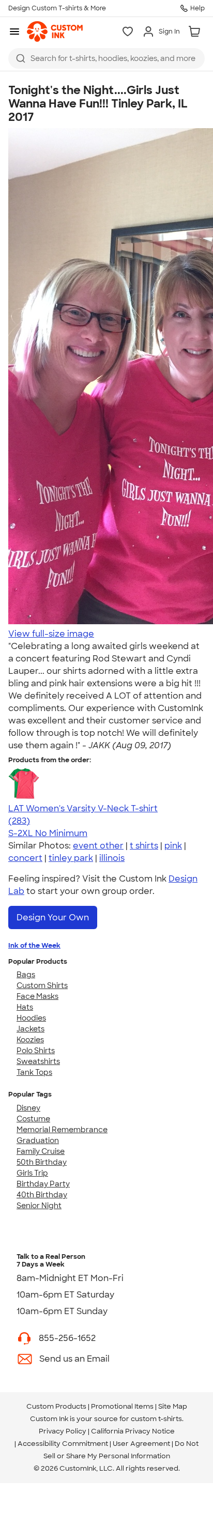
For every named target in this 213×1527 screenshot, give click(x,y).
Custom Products (56, 1406)
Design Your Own (53, 917)
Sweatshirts (38, 1061)
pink (173, 845)
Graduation (38, 1140)
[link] (55, 31)
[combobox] (106, 58)
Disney (28, 1108)
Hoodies (31, 1018)
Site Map (172, 1406)
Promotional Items (122, 1406)
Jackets (30, 1029)
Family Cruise (41, 1151)
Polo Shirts (36, 1050)
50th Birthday (42, 1162)
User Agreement (141, 1443)
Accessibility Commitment (63, 1443)
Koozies (30, 1039)
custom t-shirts (156, 1418)
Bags (26, 974)
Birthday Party (43, 1184)
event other (98, 845)
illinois (112, 858)
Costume (33, 1118)
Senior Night (39, 1205)
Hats (25, 1007)
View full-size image (51, 633)
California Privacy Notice (133, 1431)
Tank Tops (34, 1072)
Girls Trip (32, 1173)
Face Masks (37, 996)
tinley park (71, 858)
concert (25, 858)
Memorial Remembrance (62, 1129)
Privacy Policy (62, 1431)
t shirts (144, 845)
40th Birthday (42, 1194)
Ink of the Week (34, 945)
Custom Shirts (42, 985)
